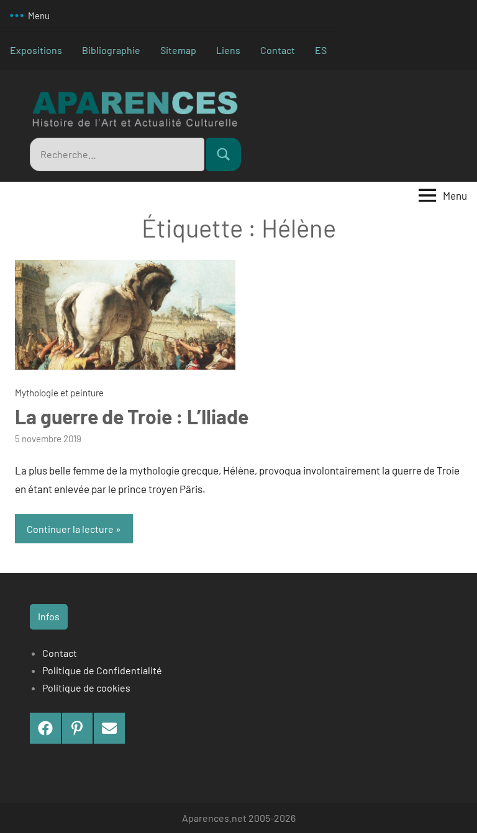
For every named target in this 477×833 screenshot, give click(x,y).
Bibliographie (111, 50)
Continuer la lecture (70, 529)
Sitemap (178, 50)
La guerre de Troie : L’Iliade (131, 416)
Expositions (36, 50)
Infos (49, 616)
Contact (277, 50)
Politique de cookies (86, 687)
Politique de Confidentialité (102, 670)
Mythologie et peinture (59, 392)
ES (321, 50)
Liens (228, 50)
